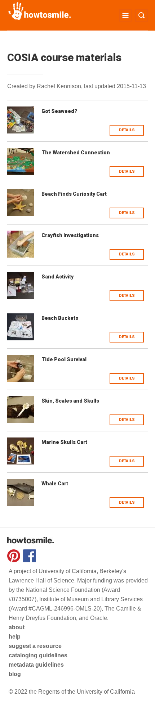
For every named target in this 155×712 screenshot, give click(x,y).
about (17, 627)
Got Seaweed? (59, 111)
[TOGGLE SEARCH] (141, 15)
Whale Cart (54, 483)
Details (127, 130)
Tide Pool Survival (64, 359)
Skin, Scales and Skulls (70, 401)
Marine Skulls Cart (64, 442)
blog (15, 674)
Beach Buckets (59, 318)
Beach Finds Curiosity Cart (74, 194)
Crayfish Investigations (70, 235)
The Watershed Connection (75, 152)
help (15, 637)
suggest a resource (35, 646)
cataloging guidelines (38, 655)
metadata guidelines (36, 665)
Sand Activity (57, 277)
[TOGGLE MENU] (125, 15)
